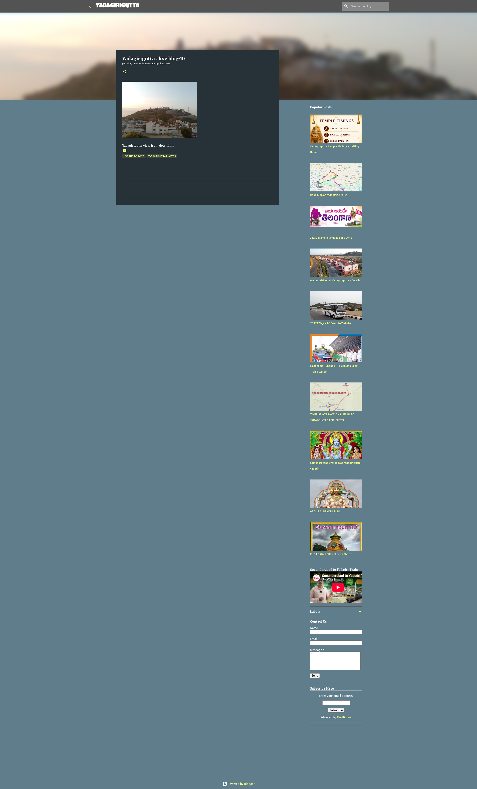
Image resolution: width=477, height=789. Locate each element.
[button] (124, 71)
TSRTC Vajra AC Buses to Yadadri (330, 323)
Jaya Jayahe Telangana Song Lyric (331, 237)
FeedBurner (345, 717)
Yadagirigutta (117, 6)
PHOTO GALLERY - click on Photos (331, 554)
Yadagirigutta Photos (162, 156)
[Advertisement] (298, 214)
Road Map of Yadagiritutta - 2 (328, 194)
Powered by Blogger (241, 783)
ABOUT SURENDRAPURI (325, 511)
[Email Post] (124, 152)
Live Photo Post (134, 156)
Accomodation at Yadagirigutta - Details (335, 280)
